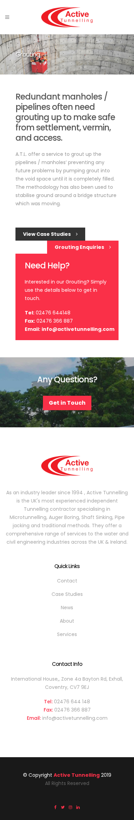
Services (67, 634)
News (67, 607)
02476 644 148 (72, 701)
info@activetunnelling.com (78, 329)
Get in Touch (67, 403)
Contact (67, 580)
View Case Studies (47, 234)
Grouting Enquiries (79, 247)
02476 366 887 (72, 709)
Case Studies (67, 594)
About (67, 620)
